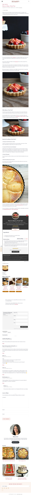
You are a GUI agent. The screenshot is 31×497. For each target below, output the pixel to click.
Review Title (15, 312)
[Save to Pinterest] (19, 291)
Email (14, 322)
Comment (4, 397)
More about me (15, 442)
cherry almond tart (15, 209)
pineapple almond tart (7, 209)
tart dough (17, 116)
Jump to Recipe (5, 10)
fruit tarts (14, 57)
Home (3, 4)
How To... (6, 4)
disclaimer (16, 304)
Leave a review (15, 251)
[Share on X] (12, 291)
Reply (3, 343)
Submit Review (24, 326)
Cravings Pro (19, 494)
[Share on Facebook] (5, 291)
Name (14, 319)
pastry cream (23, 116)
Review (15, 315)
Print (15, 229)
